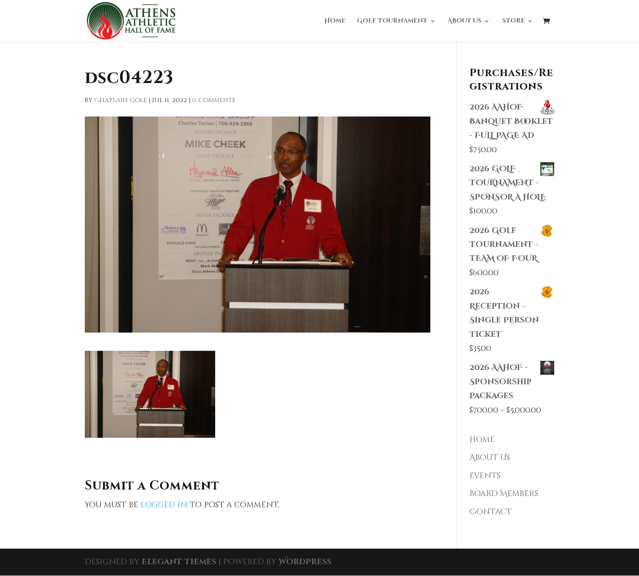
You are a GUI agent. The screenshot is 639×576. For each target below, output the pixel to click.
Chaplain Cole (120, 100)
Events (484, 475)
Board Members (503, 493)
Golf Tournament (392, 21)
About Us (464, 21)
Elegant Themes (179, 561)
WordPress (305, 561)
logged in (163, 504)
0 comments (213, 100)
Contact (490, 511)
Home (334, 21)
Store (513, 21)
